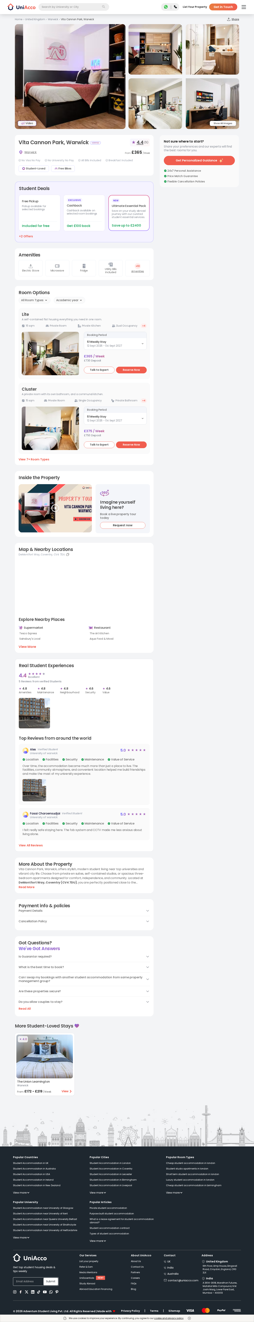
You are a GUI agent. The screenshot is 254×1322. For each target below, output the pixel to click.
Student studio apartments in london (187, 1168)
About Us (136, 1261)
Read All (25, 1008)
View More (27, 646)
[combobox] (73, 7)
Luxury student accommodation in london (190, 1179)
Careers (135, 1278)
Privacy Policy (130, 1311)
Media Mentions (88, 1272)
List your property (88, 1261)
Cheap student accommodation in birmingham (193, 1185)
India (170, 1267)
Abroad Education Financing (95, 1289)
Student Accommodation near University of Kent (40, 1213)
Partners (135, 1272)
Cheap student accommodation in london (190, 1163)
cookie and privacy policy (169, 1318)
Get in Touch (223, 7)
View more (20, 1193)
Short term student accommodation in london (192, 1174)
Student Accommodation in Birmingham (113, 1179)
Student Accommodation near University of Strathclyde (44, 1224)
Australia (173, 1274)
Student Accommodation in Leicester (111, 1174)
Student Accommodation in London (110, 1163)
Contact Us (137, 1266)
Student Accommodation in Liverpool (111, 1185)
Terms (154, 1311)
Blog (133, 1289)
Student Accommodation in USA (31, 1174)
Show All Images (223, 123)
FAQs (133, 1283)
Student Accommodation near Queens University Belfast (45, 1219)
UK (169, 1261)
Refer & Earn (86, 1266)
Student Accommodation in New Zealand (36, 1185)
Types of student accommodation (109, 1233)
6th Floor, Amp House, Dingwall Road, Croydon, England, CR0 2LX (220, 1269)
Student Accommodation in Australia (34, 1168)
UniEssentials (86, 1278)
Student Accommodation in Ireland (33, 1179)
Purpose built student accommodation (112, 1213)
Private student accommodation (108, 1208)
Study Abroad (87, 1283)
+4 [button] (143, 325)
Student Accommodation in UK (30, 1163)
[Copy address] (67, 554)
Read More (27, 887)
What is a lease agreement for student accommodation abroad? (122, 1221)
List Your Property (195, 7)
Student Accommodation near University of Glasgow (43, 1208)
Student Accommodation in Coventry (111, 1168)
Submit (50, 1281)
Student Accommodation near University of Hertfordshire (45, 1230)
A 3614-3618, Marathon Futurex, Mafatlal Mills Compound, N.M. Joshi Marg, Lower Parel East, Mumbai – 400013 (220, 1287)
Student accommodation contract (110, 1228)
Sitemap (174, 1311)
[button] (84, 774)
